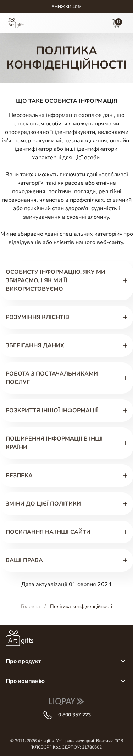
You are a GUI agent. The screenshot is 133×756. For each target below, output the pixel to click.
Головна (30, 606)
